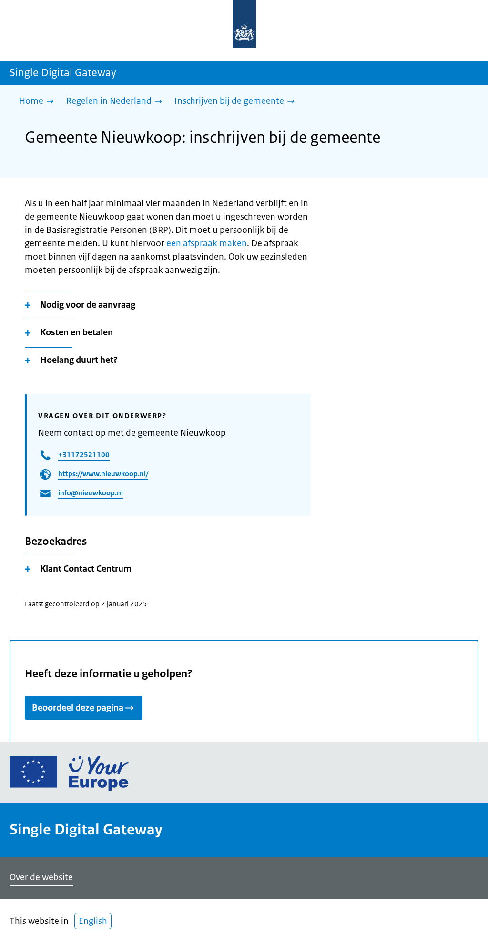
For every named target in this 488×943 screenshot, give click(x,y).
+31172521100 (84, 454)
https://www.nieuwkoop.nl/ (103, 473)
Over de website (41, 877)
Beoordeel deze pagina (77, 707)
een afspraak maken (206, 243)
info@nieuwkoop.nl (90, 492)
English (93, 921)
